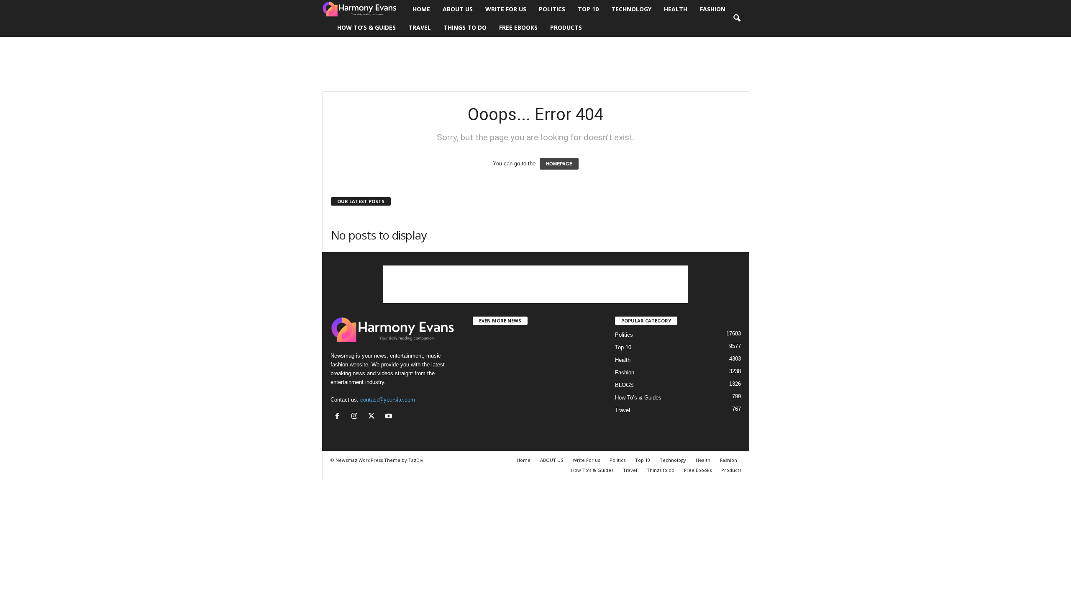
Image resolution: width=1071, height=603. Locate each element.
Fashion (712, 9)
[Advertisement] (535, 64)
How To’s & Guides (366, 27)
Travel (419, 27)
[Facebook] (339, 417)
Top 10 (588, 9)
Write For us (505, 9)
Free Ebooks (518, 27)
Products (566, 27)
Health (675, 9)
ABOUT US (458, 9)
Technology (631, 9)
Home (421, 9)
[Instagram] (356, 417)
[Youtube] (389, 417)
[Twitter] (373, 417)
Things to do (465, 27)
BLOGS (624, 385)
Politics (552, 9)
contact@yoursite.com (387, 400)
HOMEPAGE (559, 163)
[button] (737, 18)
